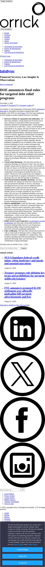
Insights (7, 37)
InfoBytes (7, 71)
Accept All (22, 563)
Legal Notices (9, 494)
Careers (7, 39)
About (6, 41)
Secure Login (9, 504)
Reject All (22, 556)
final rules (3, 111)
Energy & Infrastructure (12, 48)
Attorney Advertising (11, 502)
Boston (6, 517)
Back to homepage (6, 84)
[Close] (42, 524)
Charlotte (7, 521)
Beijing (6, 515)
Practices (7, 35)
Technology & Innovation (13, 47)
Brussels (7, 519)
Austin (6, 513)
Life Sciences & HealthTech (14, 52)
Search (24, 248)
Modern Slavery (10, 500)
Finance (7, 50)
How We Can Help (22, 305)
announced (40, 109)
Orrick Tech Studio (11, 43)
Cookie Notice (9, 498)
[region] (22, 544)
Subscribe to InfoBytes (8, 305)
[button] (23, 489)
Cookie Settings (22, 550)
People (6, 33)
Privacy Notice (9, 496)
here (23, 113)
